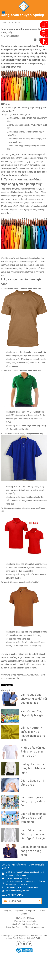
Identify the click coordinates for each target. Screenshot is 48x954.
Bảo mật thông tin (14, 927)
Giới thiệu (19, 910)
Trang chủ (7, 910)
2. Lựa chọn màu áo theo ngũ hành (17, 114)
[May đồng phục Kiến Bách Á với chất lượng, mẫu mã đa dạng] (24, 6)
